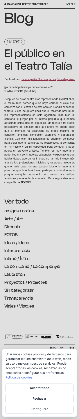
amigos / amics (19, 211)
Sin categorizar (19, 291)
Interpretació (17, 251)
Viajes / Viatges (19, 306)
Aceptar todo (39, 388)
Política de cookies (18, 377)
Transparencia (18, 298)
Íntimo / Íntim (17, 259)
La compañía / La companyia (32, 267)
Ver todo (16, 202)
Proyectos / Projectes (25, 283)
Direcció (12, 227)
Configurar (39, 409)
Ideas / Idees (16, 243)
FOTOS (11, 235)
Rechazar (39, 398)
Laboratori (14, 275)
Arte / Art (13, 219)
